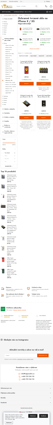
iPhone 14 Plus (9, 47)
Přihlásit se (43, 355)
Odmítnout (33, 416)
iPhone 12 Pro (9, 64)
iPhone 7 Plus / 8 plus (10, 82)
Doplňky (6, 121)
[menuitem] (6, 12)
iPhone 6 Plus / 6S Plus (11, 86)
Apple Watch (8, 92)
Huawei (5, 26)
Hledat (36, 6)
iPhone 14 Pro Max (10, 45)
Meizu (5, 32)
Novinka (10, 158)
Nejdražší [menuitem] (41, 56)
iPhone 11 (8, 74)
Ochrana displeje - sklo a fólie (9, 39)
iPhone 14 (8, 51)
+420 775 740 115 (46, 6)
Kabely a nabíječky (9, 109)
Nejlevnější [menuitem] (33, 56)
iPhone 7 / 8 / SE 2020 (11, 84)
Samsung (6, 23)
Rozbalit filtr (8, 166)
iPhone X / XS (9, 80)
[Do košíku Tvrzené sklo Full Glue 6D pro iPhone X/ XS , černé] (26, 83)
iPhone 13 (8, 57)
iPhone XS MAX (9, 76)
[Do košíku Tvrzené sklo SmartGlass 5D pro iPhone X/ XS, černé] (44, 117)
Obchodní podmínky (13, 1)
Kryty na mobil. (8, 19)
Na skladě (10, 153)
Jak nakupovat (4, 1)
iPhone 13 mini (9, 60)
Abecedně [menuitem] (49, 56)
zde (14, 419)
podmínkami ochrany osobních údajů (25, 359)
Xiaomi (5, 28)
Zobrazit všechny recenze (19, 310)
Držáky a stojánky (9, 117)
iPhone (5, 21)
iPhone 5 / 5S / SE (10, 90)
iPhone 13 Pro (9, 55)
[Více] (49, 12)
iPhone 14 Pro (9, 49)
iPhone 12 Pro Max (10, 62)
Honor (5, 30)
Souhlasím (43, 416)
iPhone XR (8, 78)
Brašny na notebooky (7, 126)
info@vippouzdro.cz (27, 374)
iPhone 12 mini (9, 68)
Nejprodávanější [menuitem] (23, 56)
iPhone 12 (8, 66)
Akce (10, 156)
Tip (10, 161)
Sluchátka (7, 113)
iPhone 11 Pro (9, 72)
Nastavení (9, 422)
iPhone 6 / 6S (9, 88)
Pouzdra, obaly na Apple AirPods (9, 132)
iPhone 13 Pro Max (10, 53)
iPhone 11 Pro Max (10, 70)
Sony (5, 34)
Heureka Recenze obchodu (26, 408)
